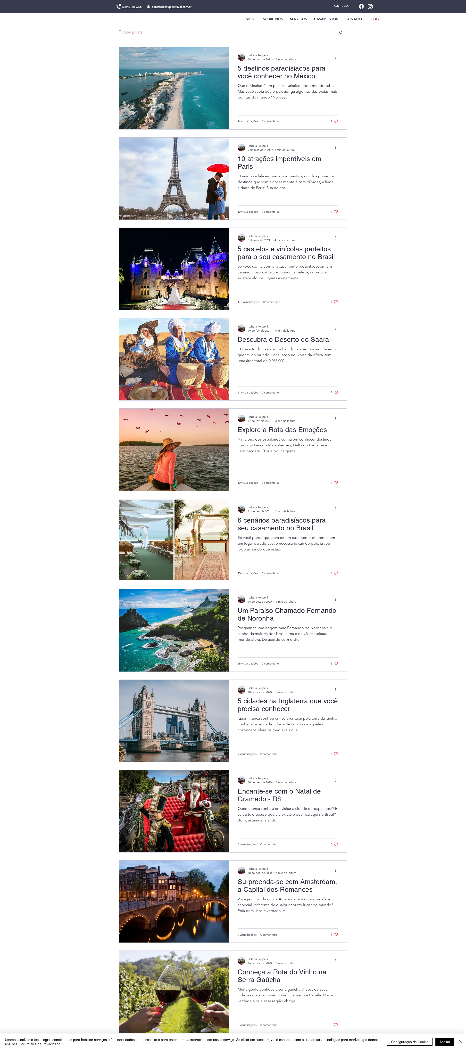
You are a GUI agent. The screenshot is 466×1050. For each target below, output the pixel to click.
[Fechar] (460, 1041)
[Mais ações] (337, 57)
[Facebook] (361, 6)
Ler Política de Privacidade (39, 1044)
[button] (341, 32)
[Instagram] (370, 6)
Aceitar (445, 1041)
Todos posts (131, 32)
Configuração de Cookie (409, 1041)
